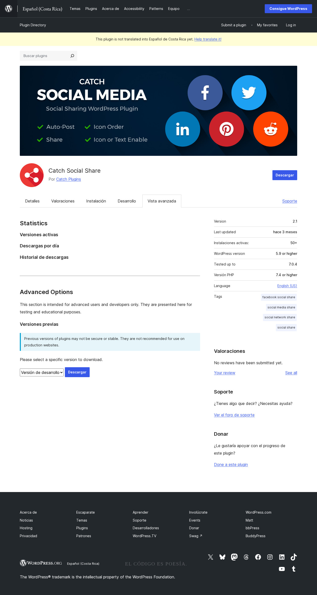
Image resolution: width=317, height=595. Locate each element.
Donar (194, 528)
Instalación (96, 200)
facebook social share (279, 297)
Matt (249, 520)
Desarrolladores (146, 528)
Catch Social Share (75, 170)
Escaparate (85, 512)
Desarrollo (127, 200)
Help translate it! (207, 39)
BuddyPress (255, 536)
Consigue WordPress (288, 8)
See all (291, 372)
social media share (281, 307)
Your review (224, 372)
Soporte (289, 200)
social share (286, 327)
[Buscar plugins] (72, 56)
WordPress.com (258, 512)
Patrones (83, 536)
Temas (81, 520)
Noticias (26, 520)
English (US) (287, 286)
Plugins (82, 528)
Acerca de (28, 512)
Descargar (285, 175)
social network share (279, 317)
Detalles (32, 200)
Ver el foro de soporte (234, 414)
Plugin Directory (33, 25)
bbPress (252, 528)
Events (194, 520)
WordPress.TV (144, 536)
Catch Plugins (68, 179)
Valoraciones (63, 200)
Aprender (140, 512)
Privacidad (28, 536)
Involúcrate (198, 512)
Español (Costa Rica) (83, 563)
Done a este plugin (231, 464)
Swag (196, 536)
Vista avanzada (162, 200)
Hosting (26, 528)
